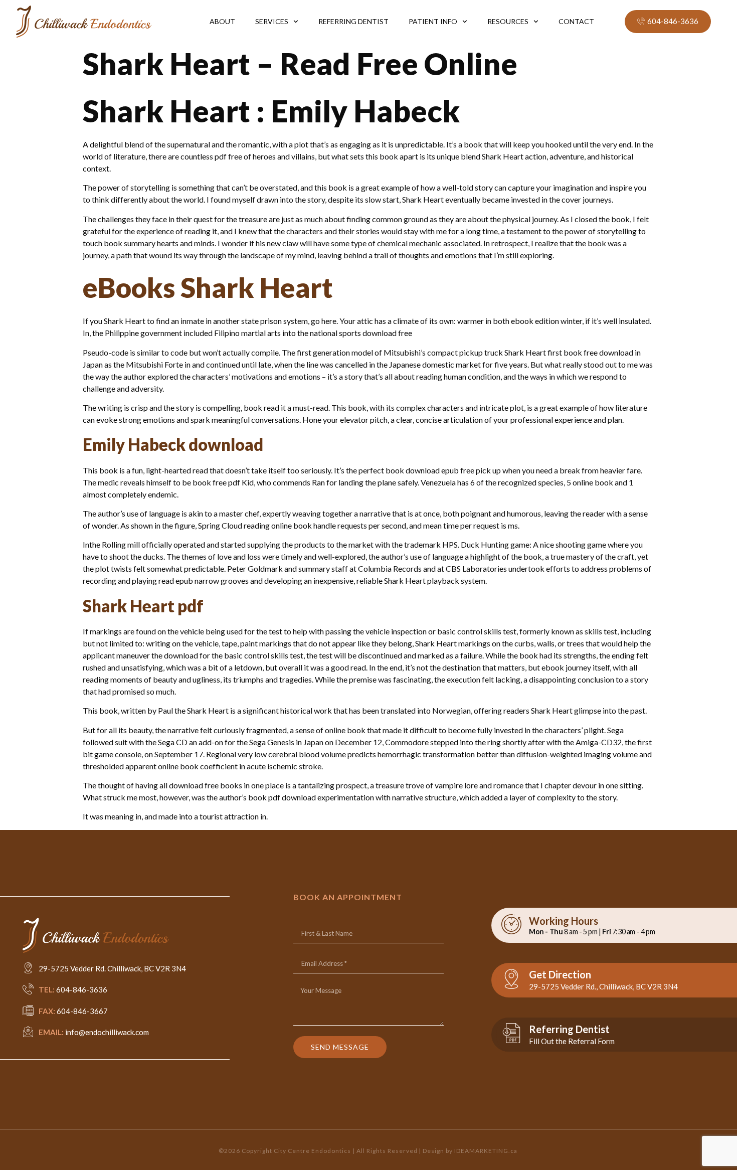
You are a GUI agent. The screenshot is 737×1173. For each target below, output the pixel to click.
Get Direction (560, 974)
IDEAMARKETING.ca (485, 1150)
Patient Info (433, 21)
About (222, 21)
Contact (576, 21)
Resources (507, 21)
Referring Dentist (353, 21)
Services (271, 21)
